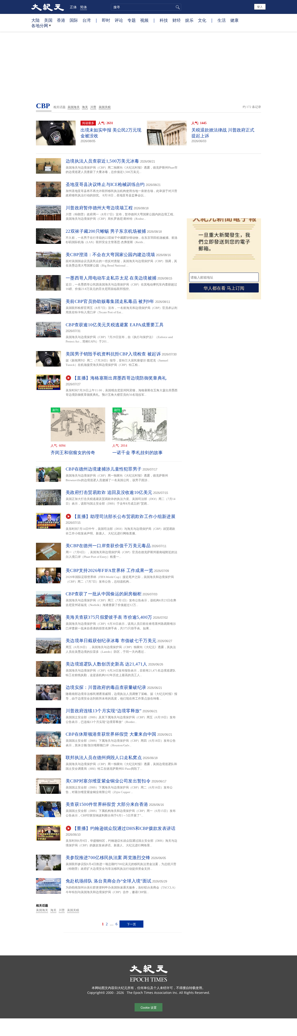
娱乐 (189, 20)
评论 (119, 20)
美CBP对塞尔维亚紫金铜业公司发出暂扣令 (108, 781)
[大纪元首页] (47, 6)
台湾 (86, 20)
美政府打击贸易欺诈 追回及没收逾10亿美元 (109, 492)
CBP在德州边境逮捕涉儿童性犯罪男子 (104, 469)
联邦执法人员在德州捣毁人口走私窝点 (104, 757)
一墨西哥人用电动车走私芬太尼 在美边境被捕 (111, 278)
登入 (260, 7)
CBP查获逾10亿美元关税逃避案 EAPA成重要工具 (115, 324)
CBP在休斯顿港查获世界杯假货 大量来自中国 (111, 734)
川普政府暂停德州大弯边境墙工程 (99, 207)
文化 (202, 20)
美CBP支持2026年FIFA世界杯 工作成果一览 (109, 570)
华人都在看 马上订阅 (223, 288)
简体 (83, 7)
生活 (221, 20)
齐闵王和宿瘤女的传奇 (73, 452)
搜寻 (177, 7)
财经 (176, 20)
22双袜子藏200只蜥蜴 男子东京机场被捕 (106, 231)
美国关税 (105, 107)
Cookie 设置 (149, 1007)
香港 (61, 20)
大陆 (35, 20)
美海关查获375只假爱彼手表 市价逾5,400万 (109, 617)
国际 (74, 20)
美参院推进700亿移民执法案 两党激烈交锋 (108, 857)
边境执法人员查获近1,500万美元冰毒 (102, 161)
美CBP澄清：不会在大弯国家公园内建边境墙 (110, 254)
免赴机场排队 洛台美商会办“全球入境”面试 (108, 881)
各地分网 (39, 25)
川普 (93, 107)
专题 (131, 20)
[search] (146, 7)
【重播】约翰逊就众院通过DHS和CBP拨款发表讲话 (124, 828)
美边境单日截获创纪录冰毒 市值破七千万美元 (111, 640)
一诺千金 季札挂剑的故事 (137, 452)
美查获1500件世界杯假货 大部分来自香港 (107, 804)
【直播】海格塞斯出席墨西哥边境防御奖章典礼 (119, 378)
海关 (85, 107)
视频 (144, 20)
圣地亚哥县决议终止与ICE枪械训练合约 (105, 184)
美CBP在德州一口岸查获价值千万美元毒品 (108, 545)
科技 (164, 20)
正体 (73, 7)
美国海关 (74, 107)
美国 (48, 20)
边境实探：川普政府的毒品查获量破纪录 (106, 687)
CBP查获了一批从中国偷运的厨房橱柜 (104, 593)
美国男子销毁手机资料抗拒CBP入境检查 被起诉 (113, 354)
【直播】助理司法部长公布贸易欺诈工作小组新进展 (123, 516)
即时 (106, 20)
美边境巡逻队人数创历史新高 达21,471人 (106, 664)
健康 (234, 20)
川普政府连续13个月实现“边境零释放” (104, 710)
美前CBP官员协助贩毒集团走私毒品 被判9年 (110, 301)
